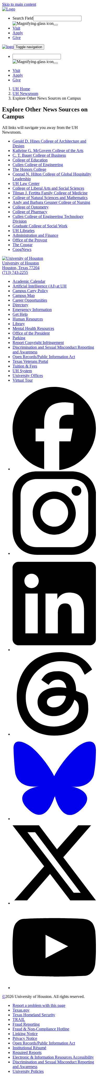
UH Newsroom (25, 93)
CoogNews (22, 249)
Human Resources (28, 319)
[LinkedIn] (54, 649)
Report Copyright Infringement (38, 342)
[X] (54, 903)
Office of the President (31, 333)
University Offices (28, 375)
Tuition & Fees (25, 366)
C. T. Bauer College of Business (39, 155)
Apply (18, 33)
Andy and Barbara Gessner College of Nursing (51, 202)
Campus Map (24, 295)
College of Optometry (31, 207)
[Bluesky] (54, 818)
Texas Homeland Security (34, 1015)
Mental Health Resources (33, 328)
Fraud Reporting (26, 1024)
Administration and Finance (35, 235)
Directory (20, 305)
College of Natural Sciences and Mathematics (50, 197)
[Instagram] (54, 553)
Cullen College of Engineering (38, 164)
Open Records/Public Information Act (44, 356)
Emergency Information (32, 309)
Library (19, 323)
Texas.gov (21, 1010)
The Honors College (29, 169)
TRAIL (19, 1019)
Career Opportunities (30, 300)
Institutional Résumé (29, 1048)
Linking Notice (25, 1033)
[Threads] (54, 734)
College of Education (30, 160)
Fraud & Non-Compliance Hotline (41, 1029)
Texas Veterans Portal (30, 361)
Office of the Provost (30, 240)
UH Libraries (23, 230)
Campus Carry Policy (30, 291)
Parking (19, 338)
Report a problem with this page (39, 1005)
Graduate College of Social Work (40, 226)
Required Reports (27, 1052)
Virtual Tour (23, 380)
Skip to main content (19, 4)
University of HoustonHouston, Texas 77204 (20, 265)
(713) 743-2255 (15, 272)
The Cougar (22, 244)
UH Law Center (26, 183)
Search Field (23, 18)
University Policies (28, 1071)
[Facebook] (54, 469)
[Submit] (56, 25)
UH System (22, 371)
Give (17, 37)
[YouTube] (54, 987)
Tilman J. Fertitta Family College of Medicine (50, 193)
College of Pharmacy (30, 212)
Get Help (20, 314)
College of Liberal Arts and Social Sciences (48, 188)
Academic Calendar (29, 281)
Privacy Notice (25, 1038)
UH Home (21, 89)
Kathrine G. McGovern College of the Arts (48, 150)
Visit (16, 28)
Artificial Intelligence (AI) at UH (40, 286)
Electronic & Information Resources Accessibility (53, 1057)
